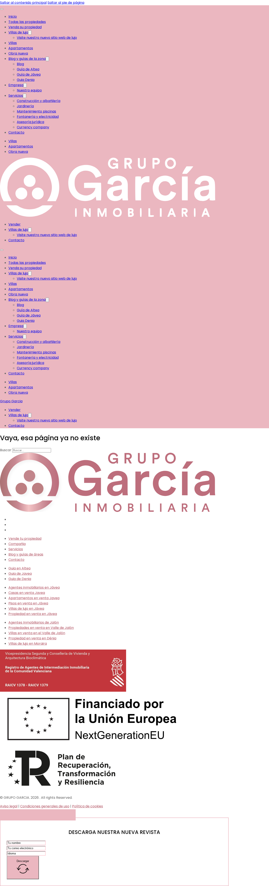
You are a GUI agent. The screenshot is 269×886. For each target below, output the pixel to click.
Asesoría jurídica (30, 121)
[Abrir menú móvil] (1, 9)
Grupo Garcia (11, 401)
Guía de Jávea (29, 74)
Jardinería (25, 106)
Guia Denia (25, 79)
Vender (14, 224)
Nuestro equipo (29, 90)
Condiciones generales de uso (44, 806)
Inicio (12, 16)
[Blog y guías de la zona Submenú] (47, 59)
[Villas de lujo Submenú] (30, 32)
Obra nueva (18, 53)
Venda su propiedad (25, 27)
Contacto (16, 132)
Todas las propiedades (27, 21)
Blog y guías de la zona (27, 58)
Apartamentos (20, 48)
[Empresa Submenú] (25, 85)
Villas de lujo (18, 32)
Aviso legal (8, 806)
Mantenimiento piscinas (36, 111)
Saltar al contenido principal (23, 2)
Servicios (15, 95)
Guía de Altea (28, 69)
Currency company (33, 127)
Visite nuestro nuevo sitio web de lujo (47, 37)
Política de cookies (87, 806)
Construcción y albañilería (38, 100)
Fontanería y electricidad (38, 116)
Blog (20, 64)
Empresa (15, 85)
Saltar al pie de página (65, 2)
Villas (12, 42)
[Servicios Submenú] (24, 96)
